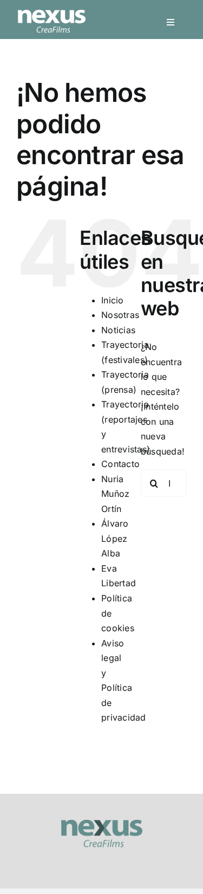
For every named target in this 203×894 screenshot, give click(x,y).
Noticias (118, 330)
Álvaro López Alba (114, 538)
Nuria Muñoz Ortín (115, 494)
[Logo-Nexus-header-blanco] (52, 14)
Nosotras (120, 314)
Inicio (112, 300)
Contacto (120, 463)
